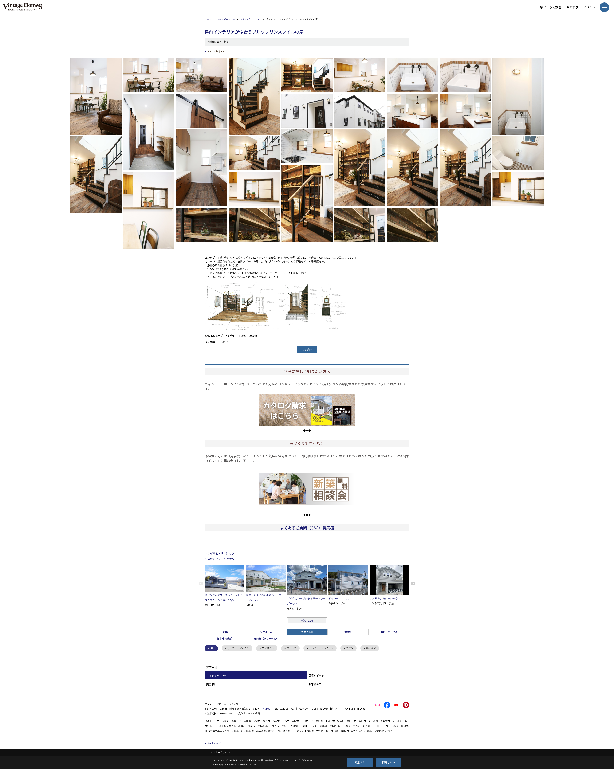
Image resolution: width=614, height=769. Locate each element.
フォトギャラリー (216, 675)
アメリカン (268, 648)
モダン (349, 648)
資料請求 (572, 7)
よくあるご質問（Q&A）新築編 (307, 527)
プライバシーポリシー (286, 760)
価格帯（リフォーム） (266, 638)
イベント (589, 7)
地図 (267, 708)
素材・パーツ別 (389, 632)
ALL (213, 648)
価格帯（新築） (225, 638)
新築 (225, 632)
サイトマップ (213, 743)
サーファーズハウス (238, 648)
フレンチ (291, 648)
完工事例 (211, 684)
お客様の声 (307, 349)
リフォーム (266, 632)
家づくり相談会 (550, 7)
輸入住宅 (371, 648)
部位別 (348, 632)
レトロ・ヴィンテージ (321, 648)
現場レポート (316, 675)
